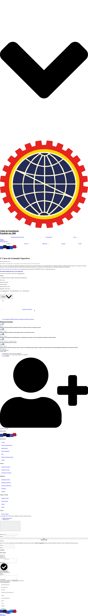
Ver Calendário (3, 349)
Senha (1, 536)
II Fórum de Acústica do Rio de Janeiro (8, 342)
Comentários (2, 579)
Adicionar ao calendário (3, 297)
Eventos (2, 595)
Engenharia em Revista (6, 482)
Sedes (2, 454)
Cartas (2, 603)
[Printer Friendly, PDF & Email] (85, 293)
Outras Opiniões (4, 501)
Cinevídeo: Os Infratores (27, 309)
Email (1, 547)
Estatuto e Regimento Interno (7, 457)
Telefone (2, 557)
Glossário (3, 491)
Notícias (3, 504)
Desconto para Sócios (5, 466)
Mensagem (2, 562)
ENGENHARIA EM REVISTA (17, 237)
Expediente (3, 488)
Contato (79, 243)
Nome (1, 545)
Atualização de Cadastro (6, 472)
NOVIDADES (49, 237)
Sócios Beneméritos (5, 451)
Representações (4, 448)
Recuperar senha (44, 539)
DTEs (74, 237)
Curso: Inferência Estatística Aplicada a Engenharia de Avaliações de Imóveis (18, 319)
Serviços (26, 243)
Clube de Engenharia (9, 232)
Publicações (44, 243)
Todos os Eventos (5, 514)
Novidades (3, 589)
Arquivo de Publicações (6, 485)
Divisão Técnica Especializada (6, 592)
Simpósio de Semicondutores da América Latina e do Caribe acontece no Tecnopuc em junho (20, 327)
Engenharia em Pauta (5, 479)
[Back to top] (10, 526)
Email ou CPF (3, 534)
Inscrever (2, 550)
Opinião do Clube (5, 498)
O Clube (8, 243)
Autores (3, 507)
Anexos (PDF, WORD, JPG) (6, 580)
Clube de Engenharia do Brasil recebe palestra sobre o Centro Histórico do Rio (17, 332)
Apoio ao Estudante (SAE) (6, 445)
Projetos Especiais (4, 587)
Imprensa (63, 243)
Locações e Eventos (5, 469)
